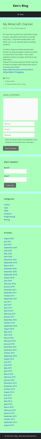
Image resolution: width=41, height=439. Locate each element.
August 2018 (9, 278)
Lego (6, 208)
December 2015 (10, 347)
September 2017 (10, 299)
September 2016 (10, 326)
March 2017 (8, 311)
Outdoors (8, 214)
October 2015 (9, 353)
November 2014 (10, 386)
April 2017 (8, 308)
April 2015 (8, 371)
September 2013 (10, 422)
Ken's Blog (20, 6)
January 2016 (9, 344)
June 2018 (8, 280)
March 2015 (8, 374)
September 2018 (10, 274)
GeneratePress (31, 436)
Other (7, 78)
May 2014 (8, 401)
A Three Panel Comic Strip (15, 84)
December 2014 (10, 383)
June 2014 (8, 398)
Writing (7, 220)
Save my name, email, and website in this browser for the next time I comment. (21, 141)
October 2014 (9, 389)
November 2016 (10, 320)
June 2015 (8, 365)
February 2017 (10, 314)
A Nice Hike (9, 81)
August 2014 (9, 392)
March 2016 (8, 338)
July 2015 (7, 362)
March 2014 (8, 407)
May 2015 (8, 368)
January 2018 (9, 286)
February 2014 (10, 410)
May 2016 (8, 332)
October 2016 (9, 323)
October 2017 (9, 296)
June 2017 (8, 305)
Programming (9, 217)
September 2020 (10, 247)
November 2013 (10, 416)
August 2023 (9, 238)
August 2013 (9, 425)
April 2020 (8, 256)
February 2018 (10, 284)
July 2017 (7, 302)
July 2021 (7, 241)
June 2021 (8, 244)
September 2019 (10, 262)
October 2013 (9, 419)
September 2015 (10, 356)
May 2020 (8, 253)
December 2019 (10, 259)
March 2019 (8, 265)
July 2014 (7, 395)
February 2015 (10, 377)
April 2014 (8, 404)
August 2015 (9, 359)
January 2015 (9, 380)
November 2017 (10, 293)
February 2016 (10, 341)
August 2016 (9, 329)
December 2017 (10, 290)
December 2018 (10, 268)
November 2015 (10, 350)
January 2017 (9, 317)
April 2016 (8, 335)
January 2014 (9, 413)
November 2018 (10, 271)
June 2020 (8, 250)
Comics (7, 204)
